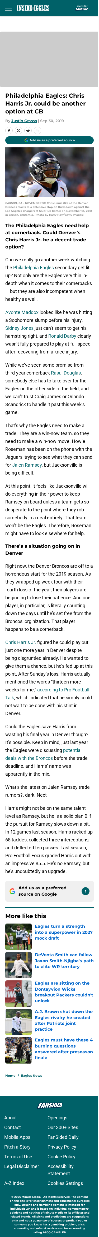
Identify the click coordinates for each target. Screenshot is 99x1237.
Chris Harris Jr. (20, 642)
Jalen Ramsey (27, 465)
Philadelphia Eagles (33, 267)
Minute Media (31, 1197)
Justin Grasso (24, 120)
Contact (12, 1127)
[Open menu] (8, 8)
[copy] (37, 130)
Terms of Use (18, 1156)
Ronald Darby (62, 336)
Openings (57, 1117)
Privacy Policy (62, 1147)
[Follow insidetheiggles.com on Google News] (85, 891)
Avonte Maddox (22, 312)
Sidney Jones (19, 328)
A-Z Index (14, 1183)
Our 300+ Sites (63, 1127)
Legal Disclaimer (21, 1166)
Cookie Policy (62, 1156)
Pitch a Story (17, 1147)
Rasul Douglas (66, 373)
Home (10, 1076)
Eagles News (31, 1076)
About (10, 1117)
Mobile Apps (17, 1137)
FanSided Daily (63, 1137)
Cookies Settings (65, 1183)
